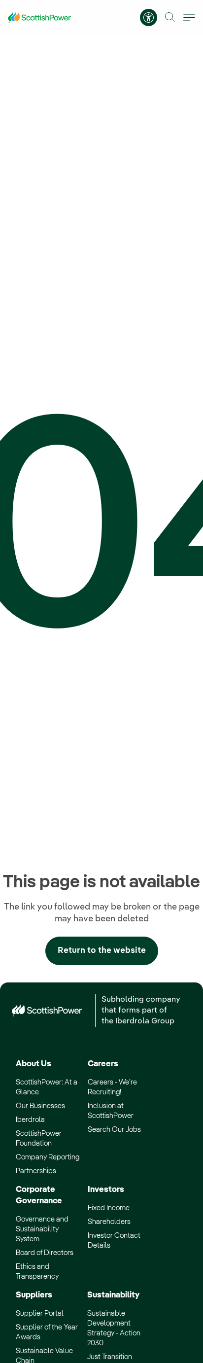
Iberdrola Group (144, 1021)
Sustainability (113, 1295)
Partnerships (36, 1171)
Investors (106, 1190)
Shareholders (109, 1221)
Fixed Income (109, 1208)
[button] (170, 17)
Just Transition (109, 1357)
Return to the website (102, 950)
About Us (33, 1064)
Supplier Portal (40, 1313)
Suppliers (34, 1295)
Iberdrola (30, 1119)
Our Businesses (40, 1106)
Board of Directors (44, 1253)
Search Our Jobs (114, 1129)
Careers (103, 1064)
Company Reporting (47, 1157)
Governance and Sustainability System (42, 1229)
